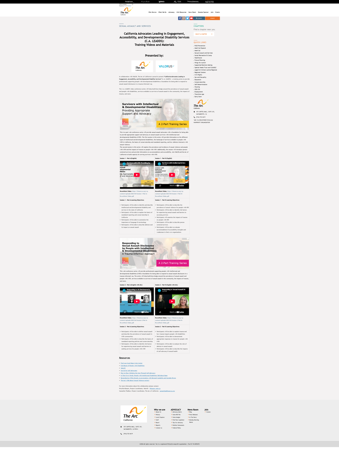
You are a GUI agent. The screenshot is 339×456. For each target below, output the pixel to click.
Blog (190, 412)
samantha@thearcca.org (167, 391)
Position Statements (178, 425)
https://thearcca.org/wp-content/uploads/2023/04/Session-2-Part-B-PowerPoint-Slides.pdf (169, 320)
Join (212, 12)
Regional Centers (200, 72)
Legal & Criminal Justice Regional (206, 70)
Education (198, 80)
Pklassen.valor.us (155, 388)
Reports (158, 425)
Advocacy (171, 12)
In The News (193, 417)
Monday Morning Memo (194, 421)
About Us (158, 412)
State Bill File (176, 414)
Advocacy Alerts (177, 412)
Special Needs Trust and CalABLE (205, 67)
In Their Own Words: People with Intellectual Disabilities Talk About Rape (144, 375)
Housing (197, 87)
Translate (129, 5)
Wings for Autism (200, 63)
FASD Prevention (200, 46)
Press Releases (193, 414)
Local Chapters (160, 417)
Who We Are (152, 12)
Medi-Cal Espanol (200, 48)
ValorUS (123, 368)
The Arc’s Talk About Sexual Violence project (135, 380)
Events (217, 12)
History (158, 414)
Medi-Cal (197, 50)
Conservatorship (200, 82)
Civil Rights (198, 75)
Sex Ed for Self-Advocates (129, 370)
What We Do (162, 12)
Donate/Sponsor (203, 12)
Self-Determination (201, 84)
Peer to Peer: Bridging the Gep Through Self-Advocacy (138, 373)
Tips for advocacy (178, 422)
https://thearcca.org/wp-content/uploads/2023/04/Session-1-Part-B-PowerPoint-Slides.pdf (169, 193)
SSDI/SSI (197, 89)
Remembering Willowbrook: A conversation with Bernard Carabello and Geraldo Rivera (148, 378)
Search (199, 18)
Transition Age (199, 94)
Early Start (198, 96)
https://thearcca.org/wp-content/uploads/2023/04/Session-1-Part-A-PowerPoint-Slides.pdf (134, 193)
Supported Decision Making (203, 65)
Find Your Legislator (178, 420)
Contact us (159, 428)
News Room (192, 12)
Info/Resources (181, 12)
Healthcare (198, 58)
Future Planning (200, 60)
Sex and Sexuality (200, 77)
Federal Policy (177, 428)
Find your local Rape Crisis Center (131, 363)
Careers (208, 412)
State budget (176, 417)
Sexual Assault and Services (204, 53)
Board (157, 422)
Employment (199, 92)
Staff (157, 420)
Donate (212, 18)
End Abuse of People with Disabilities (132, 365)
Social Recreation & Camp (203, 55)
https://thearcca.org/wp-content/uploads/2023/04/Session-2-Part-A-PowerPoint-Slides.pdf (134, 320)
